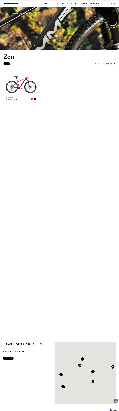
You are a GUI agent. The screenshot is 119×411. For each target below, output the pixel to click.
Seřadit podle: (100, 63)
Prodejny (94, 4)
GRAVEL (38, 4)
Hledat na (8, 358)
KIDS (63, 4)
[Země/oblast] (114, 4)
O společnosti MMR (77, 4)
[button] (112, 367)
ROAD (29, 4)
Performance (17, 13)
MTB (46, 4)
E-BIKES (54, 4)
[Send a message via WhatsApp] (115, 400)
